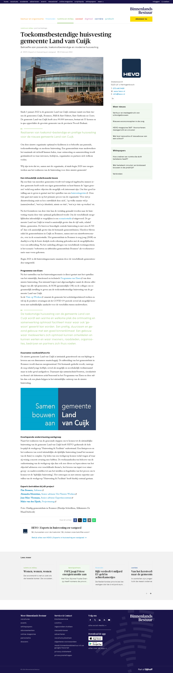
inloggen (156, 2)
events (43, 2)
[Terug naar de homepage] (141, 10)
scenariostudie (65, 219)
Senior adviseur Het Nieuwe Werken (48, 494)
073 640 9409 (118, 89)
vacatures (14, 2)
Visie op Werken (33, 297)
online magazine (66, 2)
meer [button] (100, 2)
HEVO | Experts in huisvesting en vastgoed (39, 52)
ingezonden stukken (63, 627)
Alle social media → (97, 626)
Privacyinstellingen (63, 655)
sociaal (79, 19)
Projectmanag (37, 502)
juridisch (109, 19)
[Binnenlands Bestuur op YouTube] (109, 620)
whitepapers (91, 2)
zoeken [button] (166, 2)
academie (24, 2)
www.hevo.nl (119, 91)
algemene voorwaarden (65, 642)
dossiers (24, 642)
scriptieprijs (79, 2)
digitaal (89, 19)
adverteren (34, 2)
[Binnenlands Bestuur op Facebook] (90, 620)
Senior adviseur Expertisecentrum (46, 498)
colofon (58, 623)
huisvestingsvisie (78, 193)
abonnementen (27, 630)
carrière (99, 19)
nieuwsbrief (53, 2)
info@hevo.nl (119, 94)
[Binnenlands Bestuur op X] (95, 620)
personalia (26, 638)
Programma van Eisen (70, 278)
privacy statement (62, 652)
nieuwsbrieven (61, 630)
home (6, 2)
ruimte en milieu (65, 19)
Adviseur (31, 490)
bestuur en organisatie (32, 19)
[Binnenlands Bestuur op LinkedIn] (100, 620)
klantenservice (61, 619)
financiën (50, 19)
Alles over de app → (97, 648)
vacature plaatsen (63, 638)
